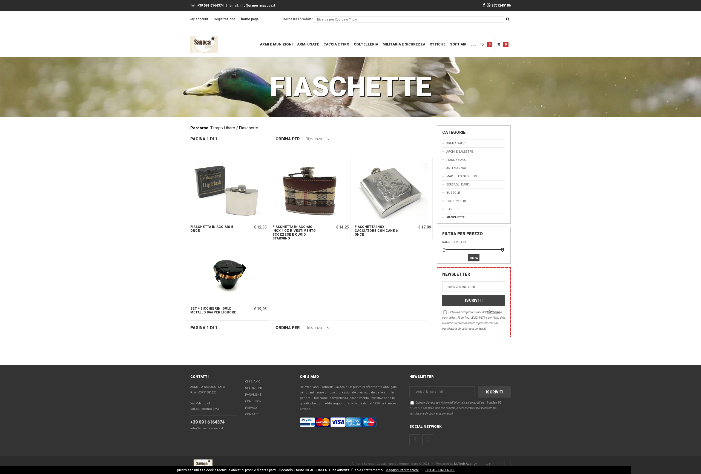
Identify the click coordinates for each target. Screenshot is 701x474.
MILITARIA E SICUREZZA (404, 44)
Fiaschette (455, 217)
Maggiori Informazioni (402, 470)
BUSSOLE (453, 193)
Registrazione (224, 19)
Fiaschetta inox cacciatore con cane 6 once (376, 230)
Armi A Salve (456, 143)
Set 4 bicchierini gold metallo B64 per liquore (213, 310)
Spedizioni (253, 388)
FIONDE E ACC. (456, 160)
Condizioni (253, 401)
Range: (447, 242)
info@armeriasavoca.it (206, 428)
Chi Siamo (252, 381)
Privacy (251, 408)
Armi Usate (308, 44)
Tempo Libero (222, 127)
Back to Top (492, 464)
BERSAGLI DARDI (458, 184)
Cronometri (456, 201)
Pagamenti (253, 394)
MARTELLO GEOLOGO (461, 176)
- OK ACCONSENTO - (440, 470)
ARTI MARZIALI (456, 168)
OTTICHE (438, 44)
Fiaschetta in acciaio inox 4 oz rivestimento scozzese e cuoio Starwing (294, 232)
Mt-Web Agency (465, 464)
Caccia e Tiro (336, 44)
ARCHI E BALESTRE (459, 151)
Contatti (252, 414)
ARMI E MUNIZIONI (276, 44)
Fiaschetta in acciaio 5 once (211, 229)
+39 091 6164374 (207, 422)
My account (199, 19)
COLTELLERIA (366, 44)
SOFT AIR (458, 44)
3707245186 (501, 5)
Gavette (452, 209)
